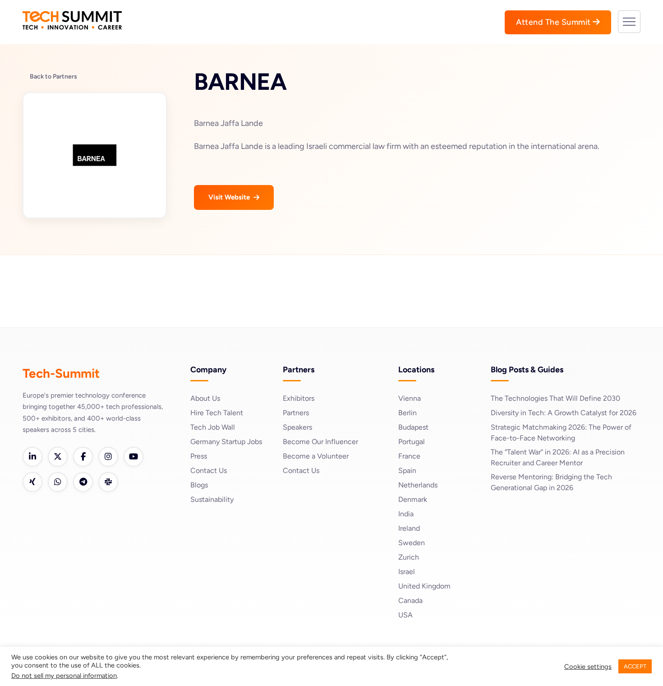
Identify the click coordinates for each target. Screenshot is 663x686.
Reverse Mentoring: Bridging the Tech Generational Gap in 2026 (551, 482)
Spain (407, 470)
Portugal (411, 441)
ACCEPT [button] (635, 666)
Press (198, 456)
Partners (296, 412)
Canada (410, 600)
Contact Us (208, 470)
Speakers (297, 427)
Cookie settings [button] (588, 667)
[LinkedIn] (32, 457)
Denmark (412, 499)
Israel (406, 571)
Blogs (199, 485)
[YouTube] (133, 457)
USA (405, 615)
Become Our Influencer (320, 441)
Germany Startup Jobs (226, 441)
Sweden (411, 542)
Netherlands (417, 485)
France (409, 456)
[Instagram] (108, 457)
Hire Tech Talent (216, 412)
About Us (205, 398)
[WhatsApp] (58, 482)
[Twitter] (58, 457)
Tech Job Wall (212, 427)
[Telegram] (83, 482)
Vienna (409, 398)
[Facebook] (83, 457)
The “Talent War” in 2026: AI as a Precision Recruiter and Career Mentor (558, 457)
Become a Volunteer (316, 456)
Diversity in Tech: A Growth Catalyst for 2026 (563, 412)
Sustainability (212, 499)
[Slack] (108, 482)
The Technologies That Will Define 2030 (555, 398)
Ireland (409, 528)
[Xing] (32, 482)
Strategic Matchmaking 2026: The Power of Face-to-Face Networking (561, 432)
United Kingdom (424, 586)
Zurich (408, 557)
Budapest (413, 427)
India (406, 514)
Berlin (407, 412)
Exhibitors (298, 398)
